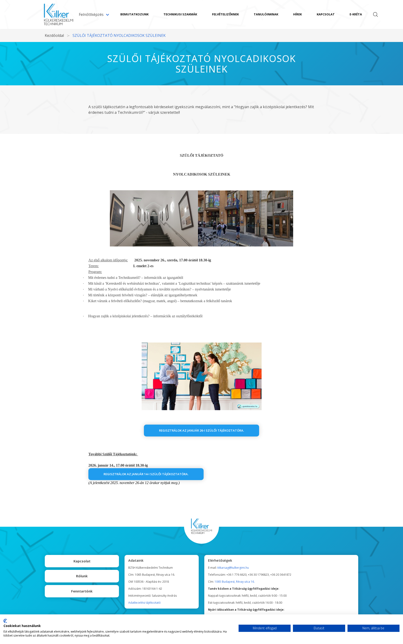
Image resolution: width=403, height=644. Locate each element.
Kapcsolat (326, 14)
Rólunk (82, 576)
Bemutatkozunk (134, 14)
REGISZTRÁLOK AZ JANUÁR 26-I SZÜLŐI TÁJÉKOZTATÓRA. (201, 430)
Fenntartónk (82, 591)
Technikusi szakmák (180, 14)
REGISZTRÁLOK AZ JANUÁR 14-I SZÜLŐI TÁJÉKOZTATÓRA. (146, 474)
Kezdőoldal (54, 35)
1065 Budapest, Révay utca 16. (235, 582)
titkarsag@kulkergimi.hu (233, 568)
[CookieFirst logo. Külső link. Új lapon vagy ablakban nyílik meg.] (5, 621)
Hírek (297, 14)
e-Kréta (356, 14)
